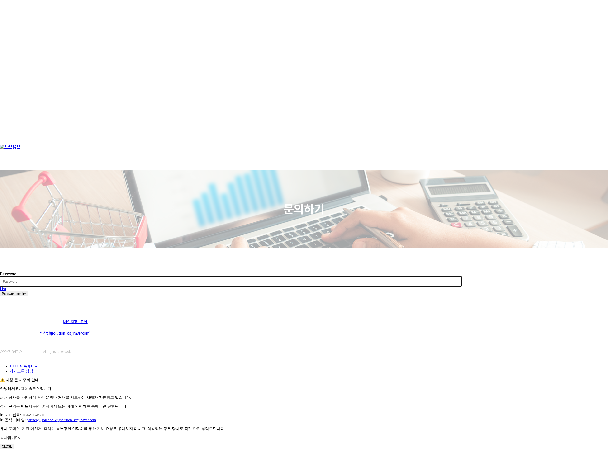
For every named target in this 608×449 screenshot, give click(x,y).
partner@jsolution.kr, (43, 420)
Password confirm (14, 293)
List (3, 289)
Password (8, 274)
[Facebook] (25, 304)
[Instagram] (15, 304)
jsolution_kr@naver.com (77, 420)
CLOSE (7, 446)
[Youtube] (36, 304)
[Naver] (4, 304)
